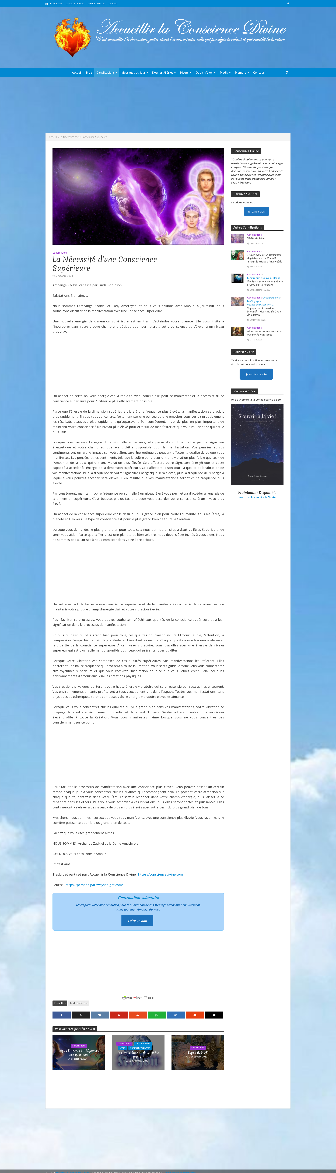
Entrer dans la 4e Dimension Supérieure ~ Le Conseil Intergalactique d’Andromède (264, 258)
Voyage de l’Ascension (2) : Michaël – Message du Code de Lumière (264, 312)
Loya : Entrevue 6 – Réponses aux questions (79, 1053)
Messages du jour (133, 72)
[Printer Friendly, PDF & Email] (138, 997)
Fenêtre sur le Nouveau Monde (263, 277)
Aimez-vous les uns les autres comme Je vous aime (264, 333)
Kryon (122, 1047)
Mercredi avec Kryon (140, 1047)
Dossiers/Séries (162, 72)
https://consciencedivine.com (160, 874)
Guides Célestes (96, 3)
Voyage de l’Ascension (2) (260, 304)
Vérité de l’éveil (256, 238)
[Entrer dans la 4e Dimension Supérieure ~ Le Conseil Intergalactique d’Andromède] (237, 255)
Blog (89, 72)
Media (224, 72)
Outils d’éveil (204, 72)
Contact (113, 3)
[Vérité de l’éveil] (237, 238)
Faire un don (137, 921)
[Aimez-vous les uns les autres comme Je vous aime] (237, 331)
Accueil (77, 72)
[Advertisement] (168, 104)
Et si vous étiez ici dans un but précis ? (138, 1055)
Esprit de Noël (198, 1052)
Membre (240, 72)
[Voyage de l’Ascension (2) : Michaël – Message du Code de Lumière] (237, 301)
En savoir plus (256, 211)
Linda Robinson (79, 1003)
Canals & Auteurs (75, 3)
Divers (184, 72)
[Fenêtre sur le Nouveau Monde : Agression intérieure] (237, 278)
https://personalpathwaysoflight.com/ (94, 885)
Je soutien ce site (256, 374)
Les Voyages (254, 301)
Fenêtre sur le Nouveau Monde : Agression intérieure (265, 283)
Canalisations (106, 72)
